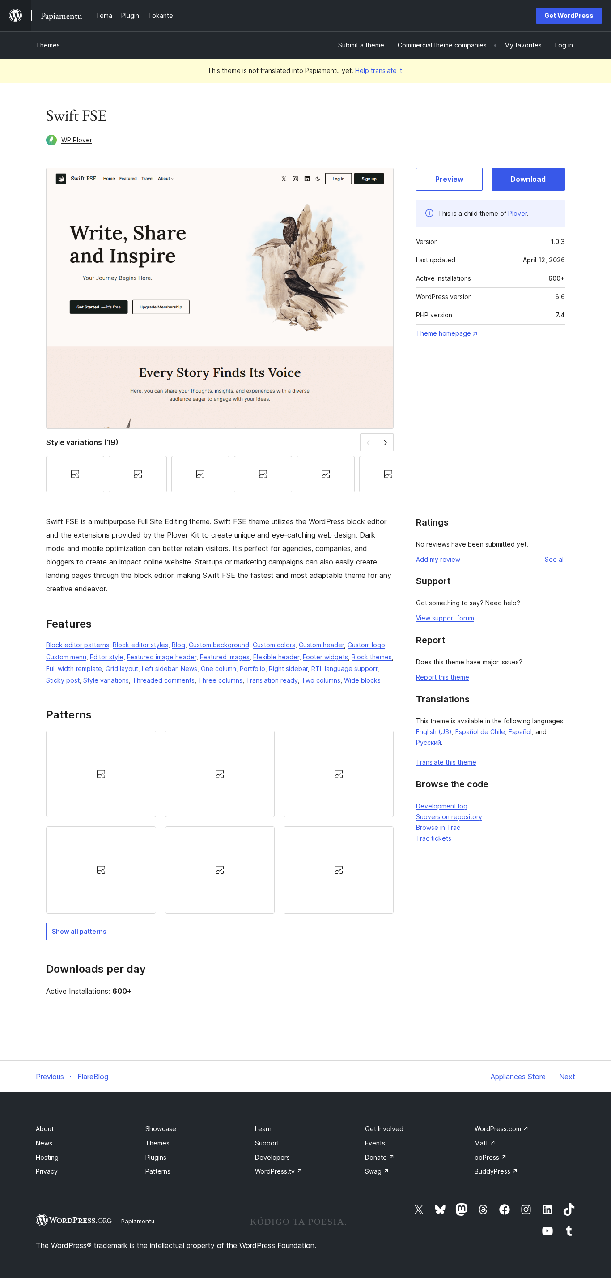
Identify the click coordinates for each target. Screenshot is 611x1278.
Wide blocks (362, 680)
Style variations (106, 680)
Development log (441, 806)
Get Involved (384, 1129)
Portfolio (252, 668)
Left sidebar (159, 668)
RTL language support (344, 668)
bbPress (491, 1157)
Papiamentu (137, 1221)
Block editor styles (140, 645)
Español (520, 731)
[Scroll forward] (385, 442)
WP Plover (76, 140)
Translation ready (272, 680)
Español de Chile (480, 731)
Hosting (47, 1157)
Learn (263, 1129)
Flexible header (276, 657)
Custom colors (274, 645)
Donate (380, 1157)
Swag (377, 1171)
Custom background (219, 645)
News (189, 668)
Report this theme (442, 677)
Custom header (321, 645)
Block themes (372, 657)
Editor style (106, 657)
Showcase (160, 1129)
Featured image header (161, 657)
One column (218, 668)
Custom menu (66, 657)
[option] (101, 774)
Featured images (225, 657)
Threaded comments (163, 680)
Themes (48, 45)
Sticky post (63, 680)
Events (375, 1143)
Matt (485, 1143)
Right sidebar (288, 668)
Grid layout (122, 668)
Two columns (320, 680)
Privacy (47, 1171)
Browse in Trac (438, 827)
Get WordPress (569, 15)
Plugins (155, 1157)
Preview (449, 179)
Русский (428, 742)
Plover (517, 213)
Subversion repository (449, 817)
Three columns (220, 680)
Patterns (157, 1171)
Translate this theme (446, 762)
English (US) (434, 731)
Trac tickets (433, 838)
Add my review (438, 559)
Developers (272, 1157)
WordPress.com (502, 1129)
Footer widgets (325, 657)
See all (555, 559)
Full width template (74, 668)
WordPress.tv (278, 1171)
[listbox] (220, 822)
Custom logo (366, 645)
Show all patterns (79, 931)
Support (267, 1143)
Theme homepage (443, 333)
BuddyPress (496, 1171)
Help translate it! (379, 70)
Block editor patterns (77, 645)
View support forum (445, 618)
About (45, 1129)
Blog (178, 645)
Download (528, 179)
